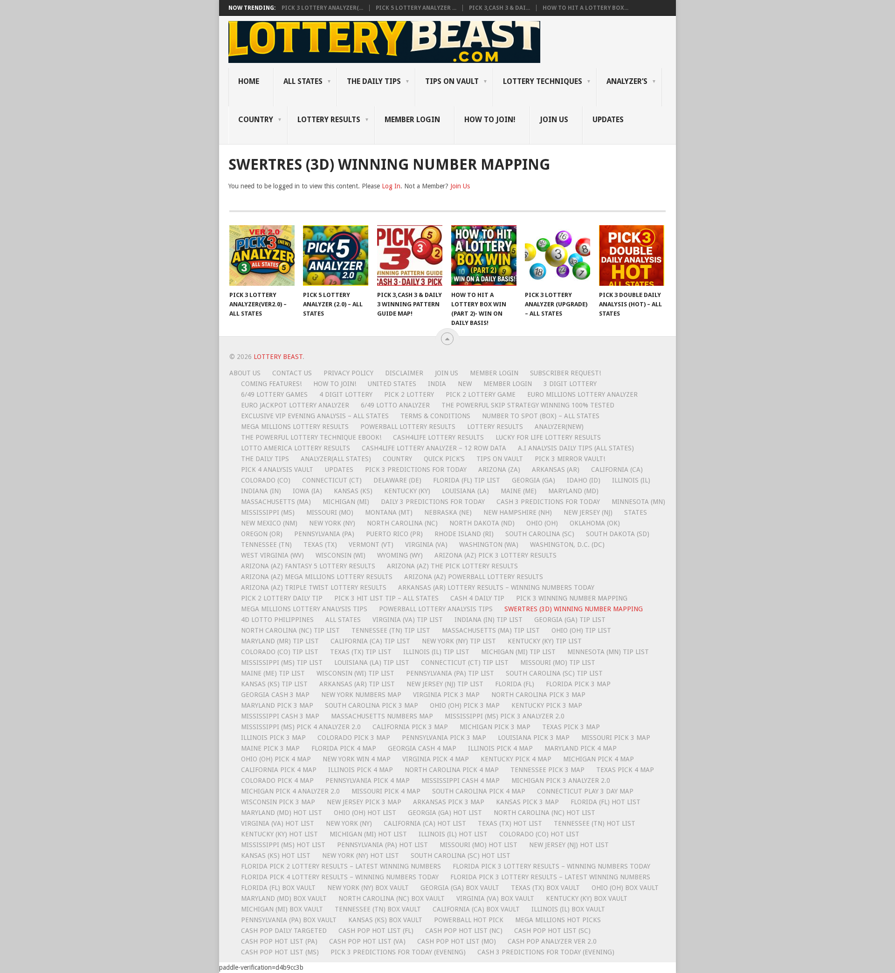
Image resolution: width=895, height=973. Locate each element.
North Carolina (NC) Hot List (544, 812)
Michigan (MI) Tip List (518, 652)
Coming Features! (271, 383)
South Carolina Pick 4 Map (478, 791)
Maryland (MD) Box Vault (284, 898)
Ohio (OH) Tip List (581, 630)
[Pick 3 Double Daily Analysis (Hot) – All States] (631, 255)
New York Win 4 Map (357, 759)
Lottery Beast (278, 356)
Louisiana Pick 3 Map (534, 737)
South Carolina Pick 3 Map (371, 705)
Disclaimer (404, 373)
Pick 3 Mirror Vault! (570, 458)
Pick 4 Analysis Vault (277, 469)
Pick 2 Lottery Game (481, 394)
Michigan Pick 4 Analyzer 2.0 (290, 791)
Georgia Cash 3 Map (275, 694)
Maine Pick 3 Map (270, 748)
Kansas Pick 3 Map (527, 802)
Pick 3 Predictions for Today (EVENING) (398, 952)
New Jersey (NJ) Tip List (444, 684)
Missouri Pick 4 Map (385, 791)
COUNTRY (255, 119)
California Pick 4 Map (279, 769)
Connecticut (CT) (332, 480)
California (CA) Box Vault (476, 909)
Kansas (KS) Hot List (275, 855)
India (437, 383)
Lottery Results (495, 426)
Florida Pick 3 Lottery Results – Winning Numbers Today (551, 866)
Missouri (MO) (329, 512)
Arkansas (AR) (555, 469)
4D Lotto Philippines (277, 619)
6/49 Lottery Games (274, 394)
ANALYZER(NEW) (559, 426)
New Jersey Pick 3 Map (364, 802)
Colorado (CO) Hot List (539, 834)
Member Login (494, 373)
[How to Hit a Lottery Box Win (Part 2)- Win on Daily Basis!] (483, 255)
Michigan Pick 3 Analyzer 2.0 (560, 780)
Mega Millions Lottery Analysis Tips (304, 609)
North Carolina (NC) (402, 523)
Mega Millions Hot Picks (558, 920)
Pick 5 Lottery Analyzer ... (416, 8)
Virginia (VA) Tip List (407, 619)
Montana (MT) (389, 512)
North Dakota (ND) (482, 523)
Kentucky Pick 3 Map (546, 705)
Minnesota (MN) (638, 501)
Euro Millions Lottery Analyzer (582, 394)
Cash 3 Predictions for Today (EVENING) (545, 952)
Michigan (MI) (346, 501)
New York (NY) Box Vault (368, 887)
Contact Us (292, 373)
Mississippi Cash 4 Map (460, 780)
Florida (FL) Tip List (466, 480)
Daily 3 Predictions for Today (433, 501)
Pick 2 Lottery (409, 394)
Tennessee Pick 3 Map (547, 769)
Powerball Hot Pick (468, 920)
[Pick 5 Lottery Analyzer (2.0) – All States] (335, 255)
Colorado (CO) (265, 480)
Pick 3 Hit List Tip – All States (386, 598)
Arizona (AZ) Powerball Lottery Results (473, 576)
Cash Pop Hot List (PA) (279, 941)
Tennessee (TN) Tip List (390, 630)
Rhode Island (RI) (464, 534)
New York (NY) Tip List (459, 641)
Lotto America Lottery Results (295, 448)
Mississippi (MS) (268, 512)
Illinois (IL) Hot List (453, 834)
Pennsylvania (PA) (324, 534)
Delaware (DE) (397, 480)
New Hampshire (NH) (517, 512)
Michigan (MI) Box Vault (282, 909)
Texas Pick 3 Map (571, 727)
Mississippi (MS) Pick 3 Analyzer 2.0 (505, 716)
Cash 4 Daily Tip (477, 598)
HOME (248, 81)
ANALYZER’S (626, 81)
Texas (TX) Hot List (510, 823)
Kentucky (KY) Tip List (545, 641)
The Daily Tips (265, 458)
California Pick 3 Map (410, 727)
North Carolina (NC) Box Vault (391, 898)
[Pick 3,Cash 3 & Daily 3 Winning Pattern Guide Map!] (409, 255)
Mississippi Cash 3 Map (280, 716)
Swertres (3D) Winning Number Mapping (573, 609)
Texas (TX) (320, 544)
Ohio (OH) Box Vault (625, 887)
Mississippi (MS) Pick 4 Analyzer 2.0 (301, 727)
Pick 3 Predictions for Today (416, 469)
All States (303, 81)
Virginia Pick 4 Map (435, 759)
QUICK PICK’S (444, 458)
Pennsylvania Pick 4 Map (367, 780)
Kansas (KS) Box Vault (385, 920)
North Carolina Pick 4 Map (452, 769)
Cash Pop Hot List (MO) (456, 941)
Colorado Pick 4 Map (277, 780)
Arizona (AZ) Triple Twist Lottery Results (313, 587)
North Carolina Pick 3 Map (538, 694)
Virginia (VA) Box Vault (495, 898)
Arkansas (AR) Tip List (357, 684)
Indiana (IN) (261, 491)
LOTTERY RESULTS (328, 119)
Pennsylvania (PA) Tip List (450, 673)
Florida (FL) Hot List (605, 802)
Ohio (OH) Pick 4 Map (276, 759)
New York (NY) (332, 523)
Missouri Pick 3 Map (615, 737)
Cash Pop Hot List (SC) (552, 930)
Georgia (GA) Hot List (445, 812)
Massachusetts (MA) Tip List (491, 630)
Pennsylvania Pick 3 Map (444, 737)
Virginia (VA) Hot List (277, 823)
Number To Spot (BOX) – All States (540, 416)
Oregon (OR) (261, 534)
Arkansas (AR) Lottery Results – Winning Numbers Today (496, 587)
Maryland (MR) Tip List (280, 641)
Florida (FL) (514, 684)
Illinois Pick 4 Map (500, 748)
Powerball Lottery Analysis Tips (436, 609)
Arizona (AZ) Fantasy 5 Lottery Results (308, 566)
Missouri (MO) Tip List (557, 662)
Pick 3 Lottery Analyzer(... (322, 8)
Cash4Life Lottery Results (438, 437)
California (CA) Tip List (370, 641)
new (465, 383)
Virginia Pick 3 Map (446, 694)
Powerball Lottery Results (407, 426)
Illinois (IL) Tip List (436, 652)
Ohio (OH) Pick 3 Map (465, 705)
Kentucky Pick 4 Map (516, 759)
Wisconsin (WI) (340, 555)
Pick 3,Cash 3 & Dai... (499, 8)
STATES (635, 512)
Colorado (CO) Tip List (279, 652)
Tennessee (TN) (266, 544)
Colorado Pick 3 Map (353, 737)
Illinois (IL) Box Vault (568, 909)
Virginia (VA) (426, 544)
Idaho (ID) (583, 480)
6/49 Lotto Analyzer (395, 405)
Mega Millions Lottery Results (295, 426)
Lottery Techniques (542, 81)
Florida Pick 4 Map (343, 748)
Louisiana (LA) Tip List (371, 662)
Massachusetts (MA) (276, 501)
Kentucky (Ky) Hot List (279, 834)
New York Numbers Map (361, 694)
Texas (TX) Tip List (361, 652)
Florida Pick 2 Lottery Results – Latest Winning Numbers (341, 866)
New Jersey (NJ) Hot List (569, 845)
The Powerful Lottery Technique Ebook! (311, 437)
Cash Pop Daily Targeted (284, 930)
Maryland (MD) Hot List (281, 812)
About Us (245, 373)
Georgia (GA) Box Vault (459, 887)
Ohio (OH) (542, 523)
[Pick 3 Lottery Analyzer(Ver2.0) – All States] (262, 255)
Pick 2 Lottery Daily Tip (282, 598)
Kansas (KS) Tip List (274, 684)
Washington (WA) (488, 544)
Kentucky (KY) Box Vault (586, 898)
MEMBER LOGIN (412, 119)
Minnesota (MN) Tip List (608, 652)
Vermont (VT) (371, 544)
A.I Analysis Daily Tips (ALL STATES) (576, 448)
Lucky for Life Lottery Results (548, 437)
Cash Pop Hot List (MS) (280, 952)
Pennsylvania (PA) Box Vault (289, 920)
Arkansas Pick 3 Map (448, 802)
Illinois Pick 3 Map (273, 737)
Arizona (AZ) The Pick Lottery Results (452, 566)
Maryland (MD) (573, 491)
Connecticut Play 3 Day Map (585, 791)
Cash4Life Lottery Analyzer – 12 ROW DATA (434, 448)
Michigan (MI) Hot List (368, 834)
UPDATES (608, 119)
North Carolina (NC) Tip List (290, 630)
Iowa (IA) (307, 491)
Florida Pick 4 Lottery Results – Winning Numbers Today (340, 877)
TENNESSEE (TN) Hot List (594, 823)
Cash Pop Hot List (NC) (464, 930)
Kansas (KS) (353, 491)
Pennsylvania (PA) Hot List (382, 845)
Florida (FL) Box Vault (278, 887)
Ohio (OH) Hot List (365, 812)
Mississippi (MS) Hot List (283, 845)
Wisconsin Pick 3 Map (278, 802)
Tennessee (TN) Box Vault (378, 909)
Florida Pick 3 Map (578, 684)
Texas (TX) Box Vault (545, 887)
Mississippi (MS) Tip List (282, 662)
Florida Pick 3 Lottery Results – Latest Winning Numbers (550, 877)
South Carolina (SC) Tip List (554, 673)
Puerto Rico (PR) (394, 534)
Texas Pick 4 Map (625, 769)
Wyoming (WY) (400, 555)
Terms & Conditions (435, 416)
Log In (391, 186)
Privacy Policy (348, 373)
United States (392, 383)
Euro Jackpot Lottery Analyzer (295, 405)
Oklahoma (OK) (595, 523)
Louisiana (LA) (465, 491)
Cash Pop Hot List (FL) (375, 930)
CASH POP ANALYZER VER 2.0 (552, 941)
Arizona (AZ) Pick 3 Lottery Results (495, 555)
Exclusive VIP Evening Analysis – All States (315, 416)
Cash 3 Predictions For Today (548, 501)
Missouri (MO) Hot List (478, 845)
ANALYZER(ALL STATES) (336, 458)
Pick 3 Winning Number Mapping (571, 598)
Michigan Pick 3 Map (495, 727)
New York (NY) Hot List (360, 855)
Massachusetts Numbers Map (382, 716)
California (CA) (617, 469)
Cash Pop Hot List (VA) (367, 941)
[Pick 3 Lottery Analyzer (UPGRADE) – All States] (557, 255)
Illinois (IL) (631, 480)
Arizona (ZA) (499, 469)
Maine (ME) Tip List (273, 673)
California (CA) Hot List (425, 823)
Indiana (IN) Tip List (488, 619)
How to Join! (490, 119)
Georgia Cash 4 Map (422, 748)
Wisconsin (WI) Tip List (355, 673)
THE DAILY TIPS (374, 81)
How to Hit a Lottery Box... (585, 8)
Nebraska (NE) (448, 512)
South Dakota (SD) (617, 534)
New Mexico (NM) (269, 523)
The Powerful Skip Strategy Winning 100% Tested (527, 405)
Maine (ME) (519, 491)
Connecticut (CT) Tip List (465, 662)
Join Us (554, 119)
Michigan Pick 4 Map (598, 759)
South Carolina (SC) (539, 534)
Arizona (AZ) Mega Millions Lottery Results (316, 576)
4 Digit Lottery (345, 394)
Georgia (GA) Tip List (570, 619)
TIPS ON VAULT (452, 81)
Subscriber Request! (565, 373)
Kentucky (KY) (407, 491)
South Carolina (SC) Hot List (460, 855)
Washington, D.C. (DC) (567, 544)
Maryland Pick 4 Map (580, 748)
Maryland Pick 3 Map (277, 705)
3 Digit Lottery (570, 383)
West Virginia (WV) (272, 555)
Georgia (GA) (533, 480)
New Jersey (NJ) (588, 512)
